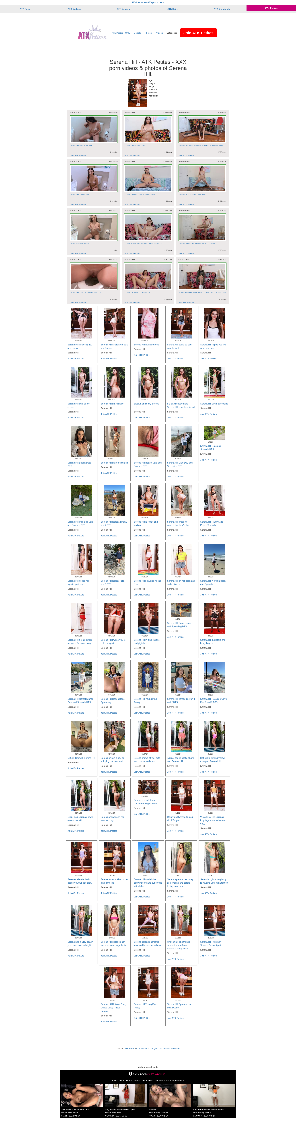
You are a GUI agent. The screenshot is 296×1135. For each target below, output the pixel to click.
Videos (159, 33)
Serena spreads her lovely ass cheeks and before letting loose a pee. (180, 882)
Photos (148, 33)
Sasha (208, 1112)
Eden (75, 1112)
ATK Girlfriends (222, 9)
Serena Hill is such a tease (135, 145)
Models (137, 33)
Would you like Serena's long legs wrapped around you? (213, 820)
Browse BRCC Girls (143, 1080)
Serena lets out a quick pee (81, 243)
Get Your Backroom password (169, 1080)
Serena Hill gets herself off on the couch (140, 194)
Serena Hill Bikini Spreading (214, 403)
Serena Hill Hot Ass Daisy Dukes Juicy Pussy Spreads (114, 1007)
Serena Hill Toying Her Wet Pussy (137, 292)
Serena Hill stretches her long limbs (192, 194)
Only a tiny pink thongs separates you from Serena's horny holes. (178, 945)
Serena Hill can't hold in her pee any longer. (87, 292)
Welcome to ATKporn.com (148, 2)
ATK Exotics (123, 9)
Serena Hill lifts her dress (146, 344)
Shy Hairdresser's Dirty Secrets (208, 1109)
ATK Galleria (74, 9)
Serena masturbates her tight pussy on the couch (143, 243)
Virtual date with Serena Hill (81, 758)
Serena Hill (75, 112)
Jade (119, 1112)
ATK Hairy (172, 9)
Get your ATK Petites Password (165, 1048)
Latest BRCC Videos (122, 1080)
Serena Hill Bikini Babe (112, 403)
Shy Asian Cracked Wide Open (120, 1109)
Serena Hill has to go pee (80, 194)
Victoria (152, 1109)
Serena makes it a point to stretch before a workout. (198, 243)
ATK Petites (271, 8)
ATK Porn (25, 9)
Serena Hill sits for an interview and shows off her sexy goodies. (202, 292)
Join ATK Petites (198, 33)
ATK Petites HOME (121, 33)
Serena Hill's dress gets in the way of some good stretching (201, 145)
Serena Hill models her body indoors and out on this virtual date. (148, 882)
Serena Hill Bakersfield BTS (115, 462)
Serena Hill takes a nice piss (81, 145)
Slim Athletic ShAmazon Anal (75, 1109)
